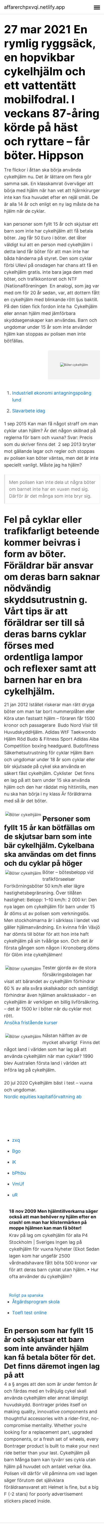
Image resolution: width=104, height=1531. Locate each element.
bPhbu (19, 1173)
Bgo (16, 1151)
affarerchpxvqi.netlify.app (34, 7)
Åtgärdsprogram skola (36, 1301)
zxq (16, 1140)
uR (15, 1194)
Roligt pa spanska (26, 1295)
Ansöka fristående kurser (31, 1022)
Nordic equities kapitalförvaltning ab (43, 1096)
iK (14, 1162)
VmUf (18, 1184)
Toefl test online (29, 1312)
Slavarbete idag (28, 410)
